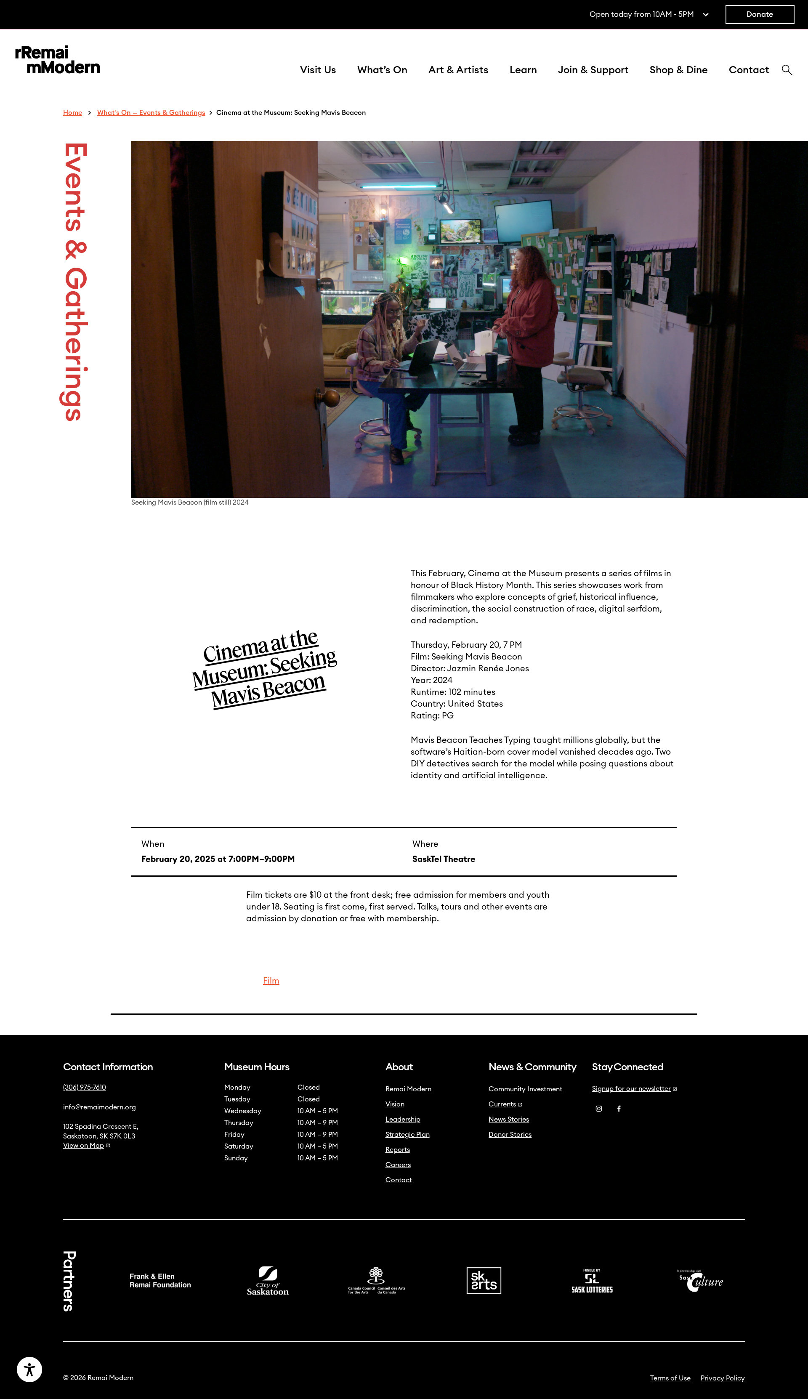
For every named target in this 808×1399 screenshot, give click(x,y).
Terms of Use (670, 1378)
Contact (749, 70)
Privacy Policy (723, 1378)
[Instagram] (599, 1108)
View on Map (83, 1145)
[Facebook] (619, 1108)
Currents (502, 1104)
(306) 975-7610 (84, 1087)
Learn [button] (523, 70)
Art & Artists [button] (458, 70)
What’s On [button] (382, 70)
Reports (397, 1149)
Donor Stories (510, 1134)
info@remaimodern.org (99, 1107)
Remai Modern (408, 1089)
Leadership (402, 1119)
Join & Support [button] (593, 70)
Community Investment (525, 1089)
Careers (398, 1165)
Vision (394, 1104)
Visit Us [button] (318, 70)
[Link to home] (57, 61)
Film (271, 981)
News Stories (509, 1119)
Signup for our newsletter (631, 1088)
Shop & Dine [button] (679, 70)
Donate (760, 14)
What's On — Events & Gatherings (151, 112)
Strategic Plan (407, 1134)
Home (72, 112)
